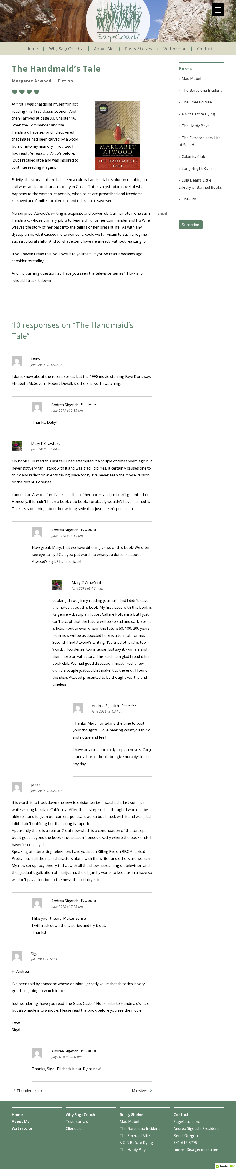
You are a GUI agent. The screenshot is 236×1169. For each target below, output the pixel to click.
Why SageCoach (64, 48)
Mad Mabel (191, 78)
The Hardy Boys (195, 125)
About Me (103, 48)
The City (189, 199)
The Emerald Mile (197, 102)
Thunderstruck (28, 1090)
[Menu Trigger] (218, 9)
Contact (205, 48)
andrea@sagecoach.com (196, 1149)
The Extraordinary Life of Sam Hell (200, 141)
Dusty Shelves (138, 48)
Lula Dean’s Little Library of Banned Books (200, 184)
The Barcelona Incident (202, 90)
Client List (74, 1128)
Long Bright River (197, 168)
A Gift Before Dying (198, 114)
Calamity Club (193, 156)
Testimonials (77, 1121)
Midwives (140, 1090)
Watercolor (174, 48)
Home (32, 48)
